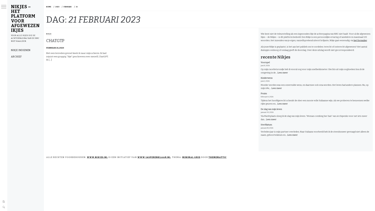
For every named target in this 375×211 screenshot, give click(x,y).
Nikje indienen (20, 50)
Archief (16, 56)
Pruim (264, 93)
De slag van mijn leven (271, 109)
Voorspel (265, 62)
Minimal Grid (191, 157)
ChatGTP (55, 40)
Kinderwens (267, 78)
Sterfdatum (266, 125)
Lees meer (282, 73)
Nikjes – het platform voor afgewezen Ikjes (25, 18)
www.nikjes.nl (97, 157)
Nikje (49, 34)
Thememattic (217, 157)
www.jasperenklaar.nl (154, 157)
